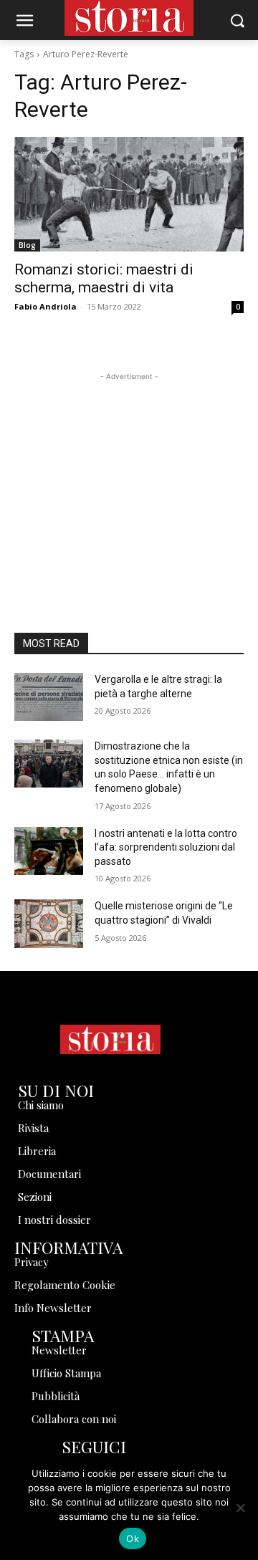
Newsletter (59, 1350)
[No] (240, 1508)
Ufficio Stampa (66, 1373)
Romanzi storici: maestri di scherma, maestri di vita (104, 278)
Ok (132, 1538)
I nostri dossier (54, 1219)
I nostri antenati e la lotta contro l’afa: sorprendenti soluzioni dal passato (166, 847)
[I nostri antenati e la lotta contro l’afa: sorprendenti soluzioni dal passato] (48, 851)
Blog (27, 245)
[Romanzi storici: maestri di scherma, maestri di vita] (129, 194)
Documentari (49, 1174)
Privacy (31, 1262)
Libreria (37, 1151)
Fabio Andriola (45, 306)
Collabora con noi (74, 1419)
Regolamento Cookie (64, 1285)
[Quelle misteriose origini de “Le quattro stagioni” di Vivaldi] (48, 923)
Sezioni (35, 1197)
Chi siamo (41, 1105)
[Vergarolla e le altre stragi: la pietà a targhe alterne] (48, 697)
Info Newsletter (53, 1308)
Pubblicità (56, 1396)
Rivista (33, 1128)
